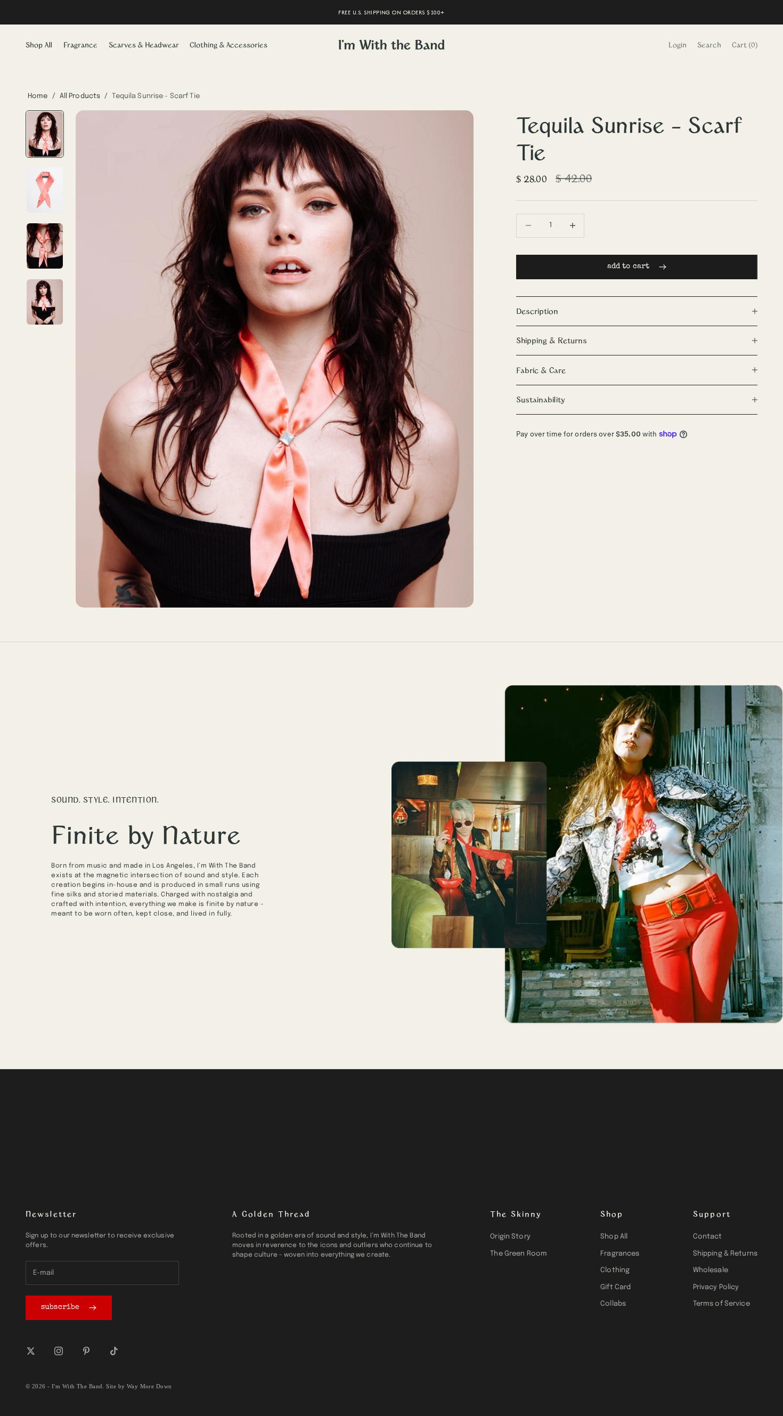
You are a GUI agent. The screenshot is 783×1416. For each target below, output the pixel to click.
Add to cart (628, 266)
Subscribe (60, 1307)
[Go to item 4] (45, 302)
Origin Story (510, 1236)
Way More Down (149, 1386)
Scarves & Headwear (144, 44)
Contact (707, 1236)
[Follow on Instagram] (58, 1351)
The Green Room (518, 1253)
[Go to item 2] (45, 190)
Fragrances (619, 1253)
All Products (80, 96)
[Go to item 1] (45, 134)
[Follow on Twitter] (31, 1351)
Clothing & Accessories (228, 44)
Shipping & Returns (725, 1253)
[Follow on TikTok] (114, 1351)
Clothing (615, 1270)
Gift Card (615, 1287)
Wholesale (710, 1270)
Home (38, 96)
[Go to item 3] (45, 246)
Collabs (613, 1303)
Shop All (39, 44)
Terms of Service (721, 1303)
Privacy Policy (716, 1287)
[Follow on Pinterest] (86, 1351)
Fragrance (80, 44)
